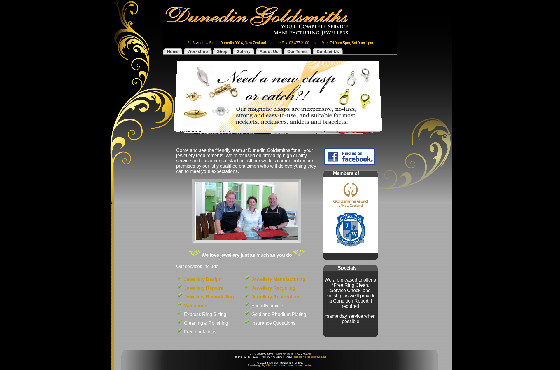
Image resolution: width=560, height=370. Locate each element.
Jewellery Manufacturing (278, 279)
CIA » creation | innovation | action (289, 365)
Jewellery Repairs (203, 288)
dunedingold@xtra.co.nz (309, 356)
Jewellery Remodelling (209, 296)
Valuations (195, 305)
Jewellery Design (203, 279)
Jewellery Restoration (275, 296)
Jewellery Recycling (273, 288)
